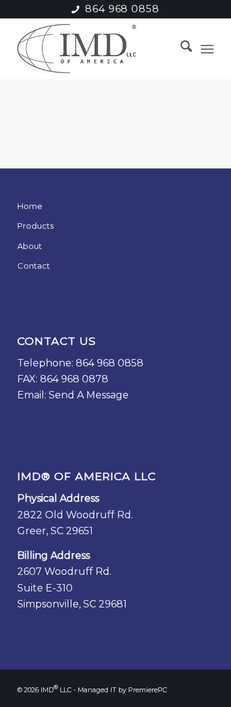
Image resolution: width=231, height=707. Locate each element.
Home (30, 206)
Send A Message (89, 395)
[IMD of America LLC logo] (95, 48)
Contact (33, 266)
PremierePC (147, 689)
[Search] (180, 48)
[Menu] (207, 48)
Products (35, 226)
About (29, 246)
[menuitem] (180, 48)
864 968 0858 (122, 9)
